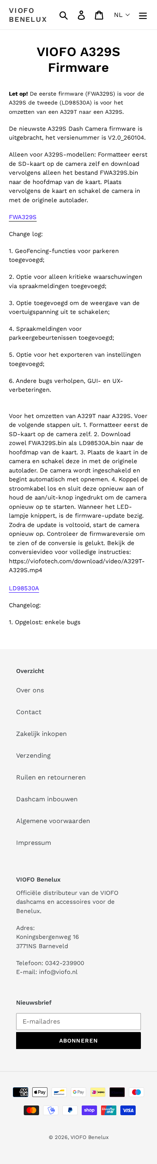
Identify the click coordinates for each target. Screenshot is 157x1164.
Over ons (30, 690)
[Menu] (143, 15)
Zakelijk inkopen (41, 734)
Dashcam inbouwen (47, 799)
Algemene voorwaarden (53, 821)
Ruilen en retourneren (51, 777)
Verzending (33, 755)
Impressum (33, 842)
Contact (28, 712)
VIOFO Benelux (89, 1137)
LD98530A (24, 588)
